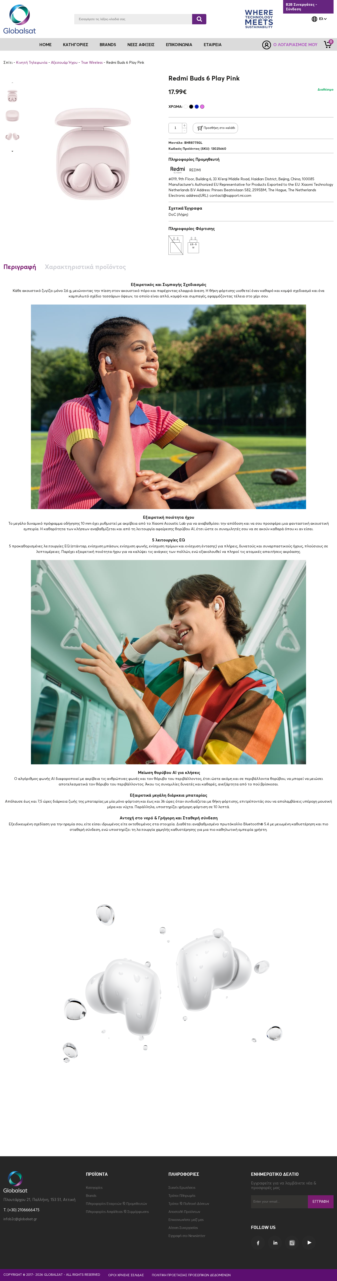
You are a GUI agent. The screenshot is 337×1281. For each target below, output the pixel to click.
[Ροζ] (202, 107)
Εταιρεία (213, 45)
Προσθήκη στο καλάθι (219, 128)
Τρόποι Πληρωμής (181, 1196)
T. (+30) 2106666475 (21, 1210)
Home (45, 45)
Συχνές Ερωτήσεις (181, 1188)
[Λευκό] (186, 107)
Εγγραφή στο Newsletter (186, 1236)
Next (12, 151)
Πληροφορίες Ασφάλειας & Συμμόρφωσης (117, 1212)
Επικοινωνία (179, 45)
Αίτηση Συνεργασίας (183, 1228)
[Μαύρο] (191, 107)
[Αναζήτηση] (199, 19)
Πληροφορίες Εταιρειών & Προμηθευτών (116, 1204)
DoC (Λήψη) (178, 214)
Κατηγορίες (94, 1188)
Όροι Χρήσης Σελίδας (126, 1275)
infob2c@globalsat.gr (20, 1219)
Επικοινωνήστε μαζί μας (186, 1220)
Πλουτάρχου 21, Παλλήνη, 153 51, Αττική (39, 1200)
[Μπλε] (197, 107)
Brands (108, 45)
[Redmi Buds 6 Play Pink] (12, 95)
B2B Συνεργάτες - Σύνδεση (301, 7)
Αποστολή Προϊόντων (184, 1212)
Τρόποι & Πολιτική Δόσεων (188, 1204)
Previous (12, 82)
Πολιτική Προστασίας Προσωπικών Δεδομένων (191, 1275)
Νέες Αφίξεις (141, 45)
